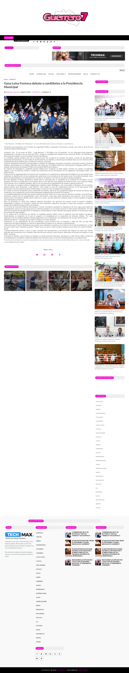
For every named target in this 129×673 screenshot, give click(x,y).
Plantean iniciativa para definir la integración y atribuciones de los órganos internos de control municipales (109, 163)
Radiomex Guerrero (12, 92)
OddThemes (83, 670)
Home (31, 74)
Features (60, 74)
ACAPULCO (12, 79)
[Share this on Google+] (44, 254)
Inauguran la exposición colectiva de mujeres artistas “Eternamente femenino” (108, 191)
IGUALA (98, 452)
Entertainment (74, 74)
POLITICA (99, 484)
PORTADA (99, 492)
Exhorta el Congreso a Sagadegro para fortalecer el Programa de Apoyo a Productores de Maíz (109, 357)
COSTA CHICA (100, 425)
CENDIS (98, 409)
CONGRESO (99, 421)
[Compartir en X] (37, 254)
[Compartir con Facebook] (59, 254)
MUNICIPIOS (99, 476)
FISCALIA (98, 437)
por (97, 488)
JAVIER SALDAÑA (101, 468)
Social (51, 74)
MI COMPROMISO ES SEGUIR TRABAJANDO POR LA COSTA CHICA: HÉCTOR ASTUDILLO (108, 275)
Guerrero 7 (9, 48)
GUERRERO (99, 448)
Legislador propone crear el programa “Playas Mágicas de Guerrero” (110, 137)
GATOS (98, 441)
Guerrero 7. (62, 670)
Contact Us (95, 74)
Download (41, 74)
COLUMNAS (99, 417)
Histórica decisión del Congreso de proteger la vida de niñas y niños (108, 303)
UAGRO (98, 507)
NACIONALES (100, 480)
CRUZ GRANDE (100, 433)
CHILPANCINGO (100, 413)
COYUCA (98, 429)
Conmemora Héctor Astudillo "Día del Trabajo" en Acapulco (109, 109)
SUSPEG (98, 504)
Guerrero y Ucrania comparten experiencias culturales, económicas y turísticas (108, 330)
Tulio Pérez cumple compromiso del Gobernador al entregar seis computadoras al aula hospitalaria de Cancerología (109, 245)
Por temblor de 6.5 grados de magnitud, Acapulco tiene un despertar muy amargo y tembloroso (109, 219)
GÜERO (98, 445)
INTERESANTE (100, 456)
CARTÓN (98, 405)
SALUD (98, 496)
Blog (86, 74)
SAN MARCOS (100, 500)
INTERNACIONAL (101, 460)
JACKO (98, 464)
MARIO (98, 472)
